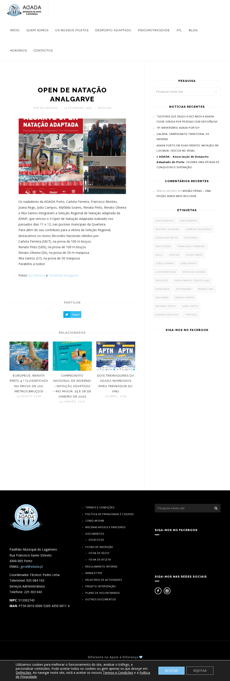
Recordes (162, 297)
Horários (18, 50)
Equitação (163, 246)
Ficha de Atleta (100, 559)
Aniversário (188, 220)
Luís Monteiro (166, 272)
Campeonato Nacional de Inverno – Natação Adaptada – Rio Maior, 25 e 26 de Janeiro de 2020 (72, 386)
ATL (179, 30)
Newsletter (93, 573)
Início (15, 30)
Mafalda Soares (194, 272)
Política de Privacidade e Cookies (109, 514)
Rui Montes (37, 275)
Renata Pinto (184, 297)
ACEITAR (171, 670)
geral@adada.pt (31, 566)
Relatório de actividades (103, 579)
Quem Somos (38, 30)
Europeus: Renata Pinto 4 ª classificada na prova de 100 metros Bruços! (29, 383)
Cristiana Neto (167, 238)
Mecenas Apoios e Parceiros (105, 527)
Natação (162, 280)
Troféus (191, 314)
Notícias (104, 108)
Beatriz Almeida (167, 229)
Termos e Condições (99, 507)
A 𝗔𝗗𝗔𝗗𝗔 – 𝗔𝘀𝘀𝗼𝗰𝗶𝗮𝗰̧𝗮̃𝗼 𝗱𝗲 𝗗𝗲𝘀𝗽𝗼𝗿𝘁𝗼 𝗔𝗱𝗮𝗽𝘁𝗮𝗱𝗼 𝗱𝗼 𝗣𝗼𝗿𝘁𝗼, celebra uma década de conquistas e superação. (188, 162)
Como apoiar (94, 520)
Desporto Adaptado (113, 30)
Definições (23, 673)
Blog (193, 30)
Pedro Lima (206, 289)
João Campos (165, 263)
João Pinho (188, 263)
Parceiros (163, 289)
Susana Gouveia (167, 314)
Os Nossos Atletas (71, 30)
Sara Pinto (190, 306)
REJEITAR (200, 670)
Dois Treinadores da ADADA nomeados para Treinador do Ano (115, 383)
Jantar (174, 255)
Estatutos (96, 539)
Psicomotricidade (154, 30)
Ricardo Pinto (166, 306)
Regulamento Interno (101, 566)
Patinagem (183, 289)
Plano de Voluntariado (102, 592)
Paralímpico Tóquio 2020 (192, 280)
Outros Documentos (100, 599)
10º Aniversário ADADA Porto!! (178, 127)
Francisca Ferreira (191, 246)
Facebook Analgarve (63, 275)
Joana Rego (194, 255)
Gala (159, 255)
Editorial (191, 238)
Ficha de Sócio (99, 553)
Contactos (43, 50)
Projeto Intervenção (100, 586)
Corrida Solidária (198, 229)
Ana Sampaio (165, 220)
